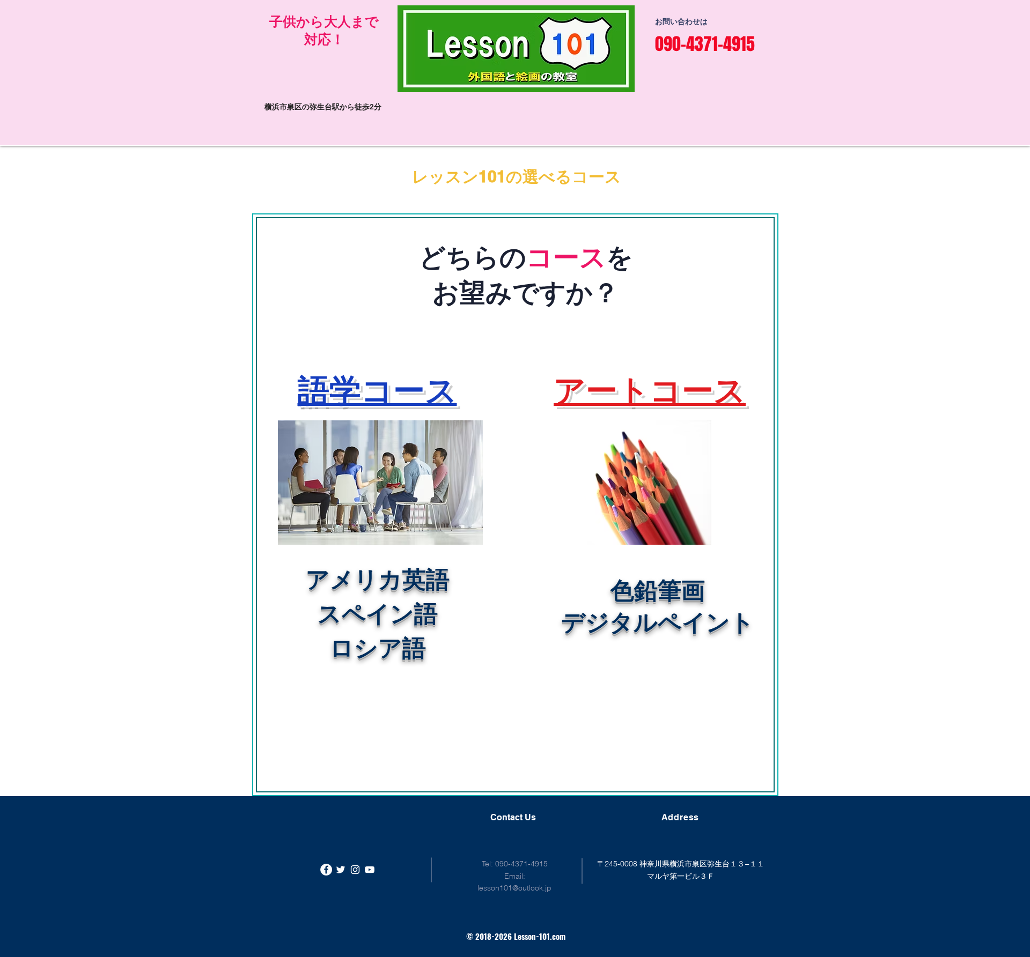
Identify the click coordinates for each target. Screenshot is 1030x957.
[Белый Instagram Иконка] (355, 870)
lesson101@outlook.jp (514, 888)
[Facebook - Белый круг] (326, 870)
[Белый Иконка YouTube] (370, 870)
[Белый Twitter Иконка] (341, 870)
